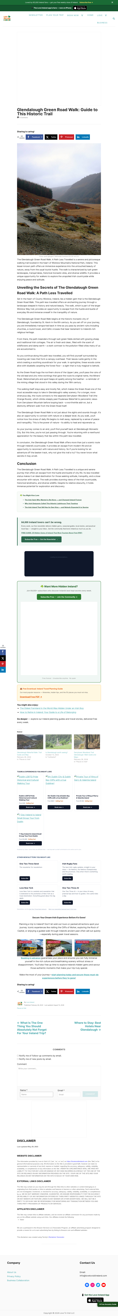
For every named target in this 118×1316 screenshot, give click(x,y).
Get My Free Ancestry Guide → (59, 683)
